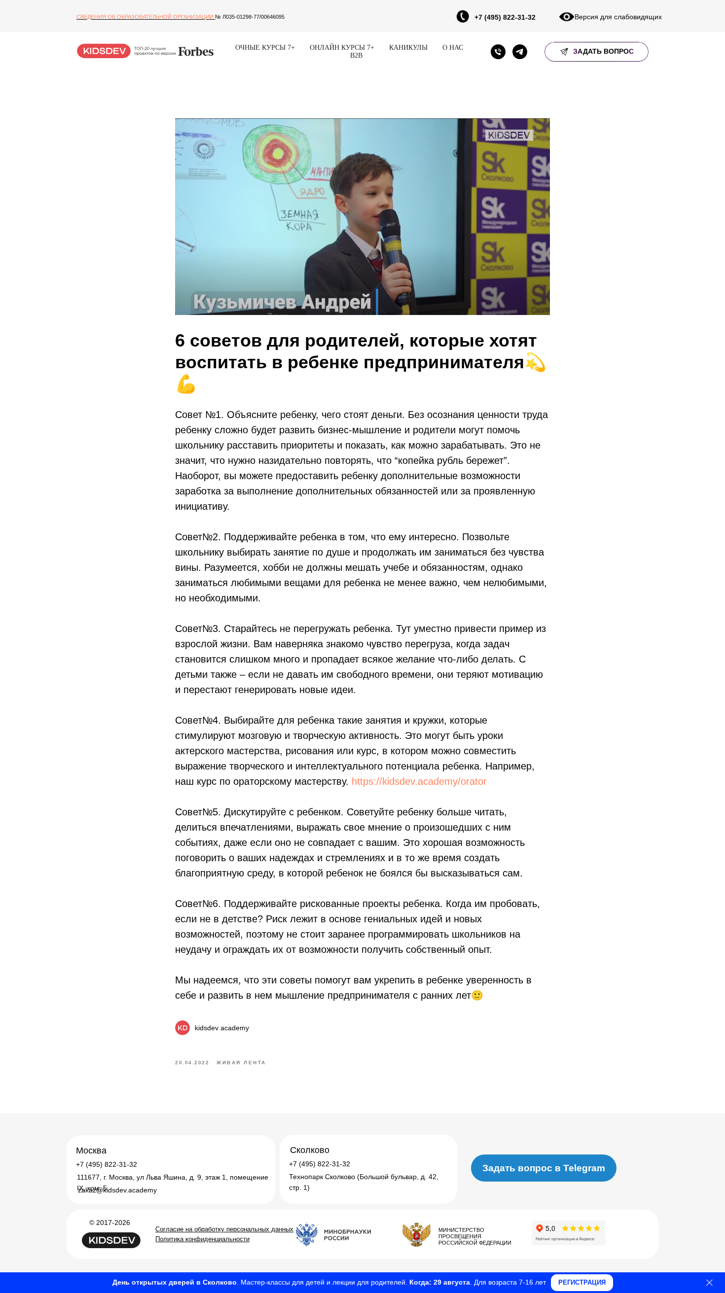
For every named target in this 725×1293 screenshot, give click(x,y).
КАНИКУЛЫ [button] (408, 47)
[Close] (709, 1283)
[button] (596, 52)
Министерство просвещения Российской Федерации (474, 1236)
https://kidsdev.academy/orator (419, 781)
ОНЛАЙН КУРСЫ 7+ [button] (342, 47)
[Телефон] (498, 51)
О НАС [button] (452, 47)
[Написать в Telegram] (519, 51)
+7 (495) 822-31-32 (505, 17)
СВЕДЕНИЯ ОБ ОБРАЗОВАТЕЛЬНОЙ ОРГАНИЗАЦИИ (145, 17)
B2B (356, 55)
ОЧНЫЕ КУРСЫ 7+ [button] (265, 47)
